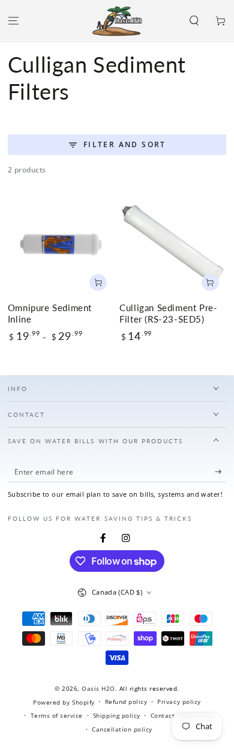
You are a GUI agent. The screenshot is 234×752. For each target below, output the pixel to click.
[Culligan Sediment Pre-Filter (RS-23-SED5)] (172, 245)
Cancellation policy (122, 729)
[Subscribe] (221, 472)
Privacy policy (178, 701)
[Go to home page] (117, 21)
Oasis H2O (98, 688)
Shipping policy (116, 715)
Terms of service (57, 715)
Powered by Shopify (63, 702)
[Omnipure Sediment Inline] (61, 245)
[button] (194, 21)
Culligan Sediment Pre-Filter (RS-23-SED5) (168, 313)
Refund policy (126, 701)
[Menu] (13, 21)
